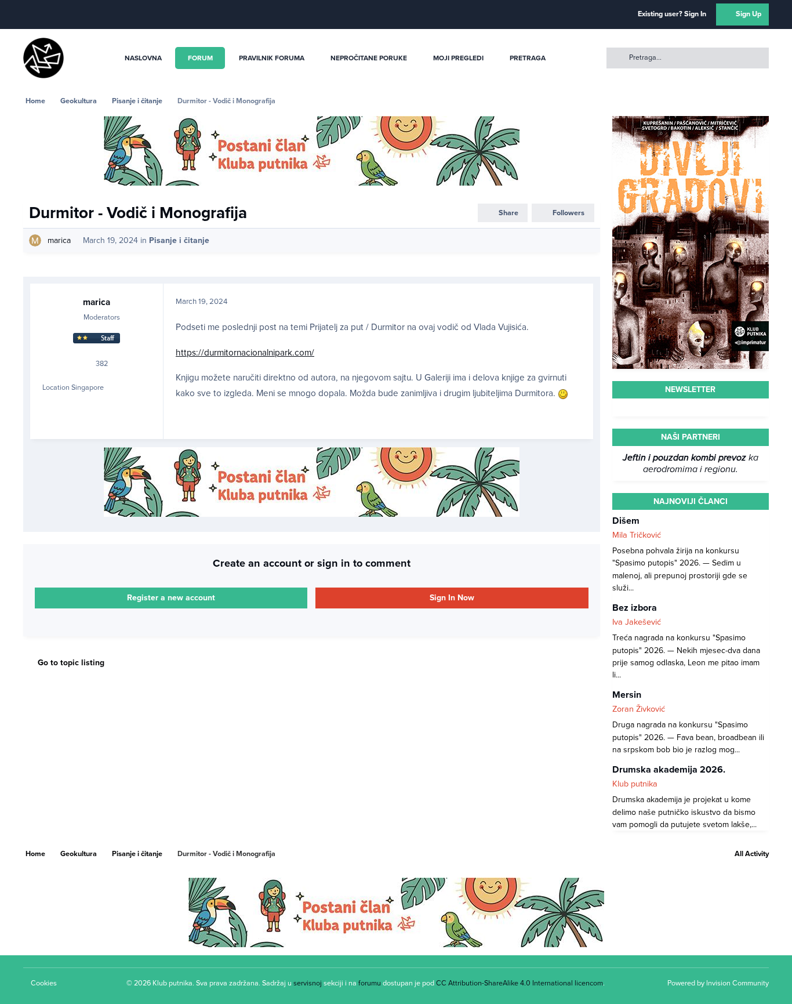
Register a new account (171, 598)
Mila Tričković (636, 535)
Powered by (718, 983)
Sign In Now (452, 598)
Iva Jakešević (636, 622)
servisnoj (307, 983)
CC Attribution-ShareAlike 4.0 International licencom (519, 983)
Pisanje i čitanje (179, 240)
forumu (369, 983)
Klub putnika (634, 784)
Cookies (44, 983)
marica (59, 240)
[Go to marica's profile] (35, 240)
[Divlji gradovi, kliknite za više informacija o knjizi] (690, 122)
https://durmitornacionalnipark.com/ (245, 352)
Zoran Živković (638, 709)
